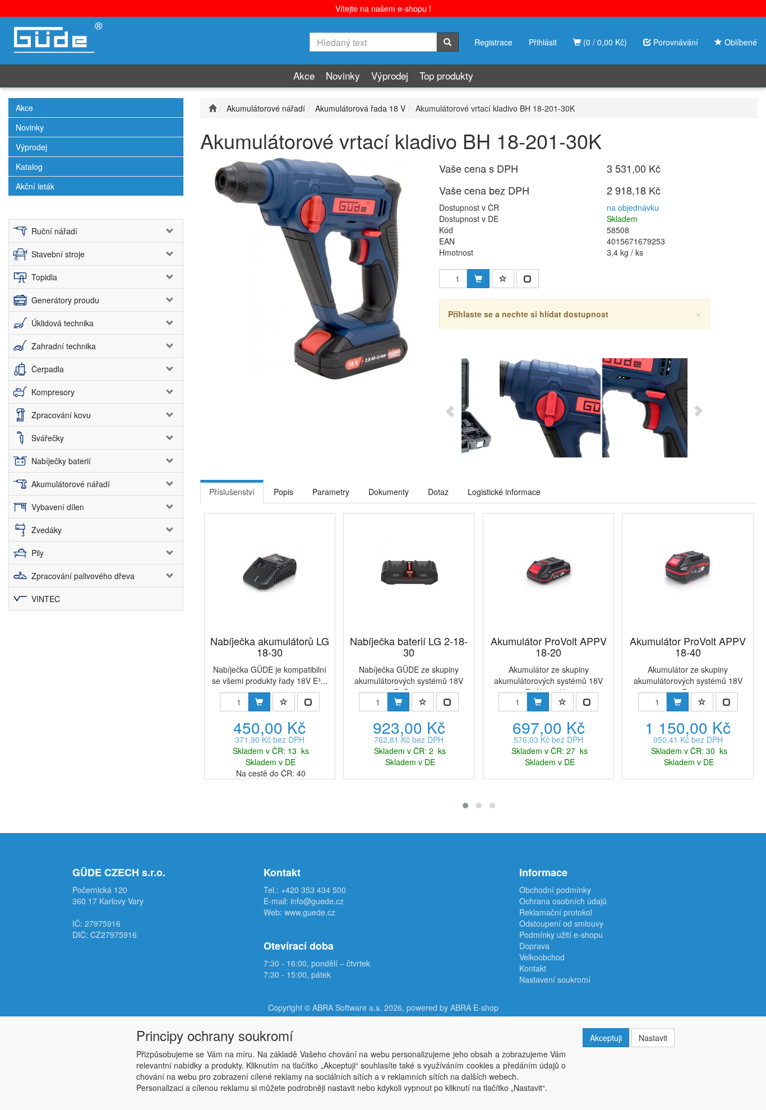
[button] (465, 805)
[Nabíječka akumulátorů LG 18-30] (269, 570)
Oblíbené (739, 42)
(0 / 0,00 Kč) (604, 42)
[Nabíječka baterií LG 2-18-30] (409, 570)
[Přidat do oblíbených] (503, 278)
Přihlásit (543, 42)
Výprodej (389, 75)
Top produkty (446, 75)
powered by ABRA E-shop (453, 1007)
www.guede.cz (309, 912)
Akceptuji (606, 1037)
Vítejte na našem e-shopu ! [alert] (383, 8)
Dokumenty (388, 491)
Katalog (29, 166)
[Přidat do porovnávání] (527, 278)
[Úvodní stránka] (212, 108)
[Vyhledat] (447, 42)
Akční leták (35, 186)
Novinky (343, 75)
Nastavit (653, 1037)
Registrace (493, 42)
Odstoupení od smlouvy (561, 923)
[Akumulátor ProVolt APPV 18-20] (548, 570)
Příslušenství (232, 491)
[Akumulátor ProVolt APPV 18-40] (687, 570)
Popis (283, 491)
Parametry (330, 491)
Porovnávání (674, 42)
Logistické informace (504, 491)
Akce (304, 75)
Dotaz (438, 491)
